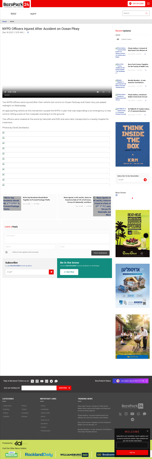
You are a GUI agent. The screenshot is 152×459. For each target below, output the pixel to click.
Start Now (70, 272)
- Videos (24, 409)
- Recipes (24, 416)
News (12, 21)
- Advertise (44, 423)
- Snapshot (24, 413)
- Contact (43, 427)
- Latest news (7, 406)
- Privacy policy (45, 431)
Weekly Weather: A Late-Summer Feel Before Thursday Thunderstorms (137, 82)
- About (42, 416)
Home (4, 21)
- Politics (5, 413)
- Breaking (5, 409)
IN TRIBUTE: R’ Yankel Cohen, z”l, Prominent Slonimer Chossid (139, 111)
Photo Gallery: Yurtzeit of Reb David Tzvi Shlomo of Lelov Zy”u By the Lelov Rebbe (93, 416)
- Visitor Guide (45, 413)
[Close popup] (147, 431)
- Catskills (5, 416)
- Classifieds (44, 409)
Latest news (126, 39)
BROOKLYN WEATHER (37, 13)
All (118, 39)
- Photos (24, 406)
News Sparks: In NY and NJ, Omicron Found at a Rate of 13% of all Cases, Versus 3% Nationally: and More (77, 200)
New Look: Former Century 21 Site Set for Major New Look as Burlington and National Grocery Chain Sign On (94, 408)
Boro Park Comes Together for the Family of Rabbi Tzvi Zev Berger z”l (138, 66)
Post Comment (100, 253)
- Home (42, 406)
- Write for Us (44, 420)
